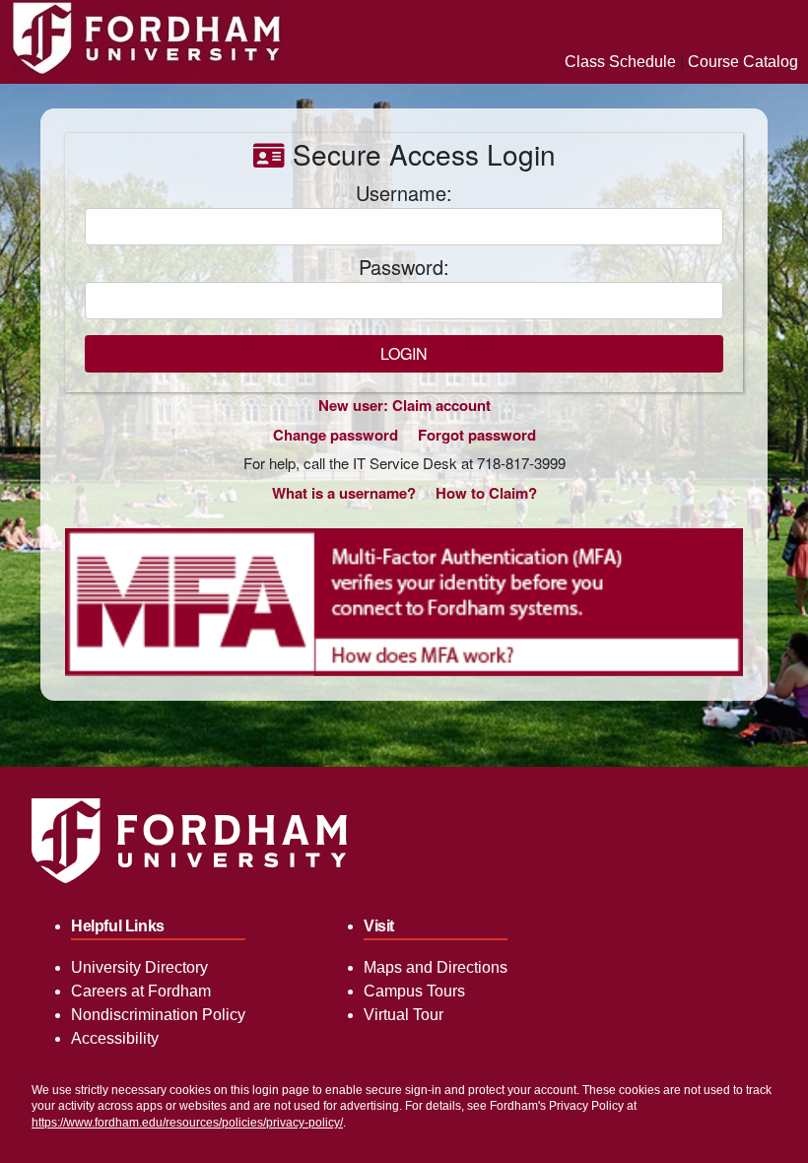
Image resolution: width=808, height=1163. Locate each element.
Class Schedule (620, 61)
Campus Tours (414, 991)
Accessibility (115, 1038)
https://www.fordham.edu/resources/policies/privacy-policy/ (187, 1122)
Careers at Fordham (141, 991)
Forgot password (477, 434)
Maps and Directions (435, 967)
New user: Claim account (404, 405)
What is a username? (344, 493)
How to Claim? (486, 493)
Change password (335, 434)
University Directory (139, 967)
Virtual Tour (403, 1014)
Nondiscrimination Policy (158, 1014)
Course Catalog (743, 61)
